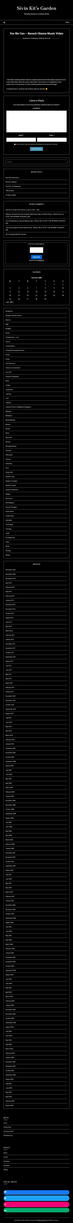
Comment (36, 108)
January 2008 (10, 848)
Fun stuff (8, 372)
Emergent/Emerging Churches (15, 350)
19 (19, 295)
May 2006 (9, 935)
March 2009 (9, 787)
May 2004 (9, 1040)
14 (36, 291)
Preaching (9, 463)
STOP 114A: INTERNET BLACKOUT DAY (18, 216)
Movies (8, 429)
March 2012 (9, 631)
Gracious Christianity (12, 376)
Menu (67, 22)
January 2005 (10, 1005)
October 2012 (10, 613)
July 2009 (9, 770)
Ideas (7, 381)
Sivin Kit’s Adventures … (13, 177)
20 (27, 295)
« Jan (7, 302)
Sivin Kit (47, 38)
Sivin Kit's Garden (36, 7)
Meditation (9, 416)
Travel (7, 533)
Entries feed (7, 1127)
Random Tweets (11, 485)
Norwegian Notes (11, 446)
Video (7, 542)
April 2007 (9, 888)
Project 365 (9, 472)
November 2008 (10, 805)
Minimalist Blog (42, 1220)
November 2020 (10, 574)
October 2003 (10, 1070)
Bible (7, 324)
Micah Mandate (10, 420)
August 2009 (9, 766)
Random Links (10, 476)
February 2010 (10, 740)
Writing (8, 555)
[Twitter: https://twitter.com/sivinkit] (36, 1198)
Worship (8, 551)
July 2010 (9, 718)
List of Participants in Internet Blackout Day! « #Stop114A (24, 221)
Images (8, 385)
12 (19, 291)
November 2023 (10, 570)
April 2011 (9, 679)
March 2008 (9, 840)
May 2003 (9, 1092)
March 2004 (9, 1049)
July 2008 (9, 822)
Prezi (7, 468)
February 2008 (10, 844)
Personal (8, 450)
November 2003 (10, 1066)
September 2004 (11, 1023)
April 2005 (9, 992)
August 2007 (9, 870)
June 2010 (9, 722)
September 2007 (11, 866)
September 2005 (11, 970)
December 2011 (10, 644)
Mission (8, 424)
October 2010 (10, 705)
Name (21, 135)
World (7, 546)
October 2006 (10, 914)
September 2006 (11, 918)
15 (45, 291)
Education (7, 1165)
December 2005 (10, 957)
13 (27, 291)
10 (63, 288)
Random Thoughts (11, 481)
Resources (9, 498)
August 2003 (9, 1079)
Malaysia (8, 411)
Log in (5, 1123)
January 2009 (10, 796)
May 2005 (9, 988)
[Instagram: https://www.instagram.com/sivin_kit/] (36, 1204)
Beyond (8, 320)
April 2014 (9, 583)
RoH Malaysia (10, 503)
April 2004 (9, 1044)
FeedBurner (40, 260)
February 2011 (10, 687)
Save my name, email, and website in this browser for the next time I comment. (37, 144)
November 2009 (10, 753)
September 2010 (11, 709)
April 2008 (9, 835)
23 (54, 295)
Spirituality (9, 520)
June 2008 (9, 827)
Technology (9, 524)
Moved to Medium (11, 182)
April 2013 (9, 591)
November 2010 (10, 700)
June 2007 (9, 879)
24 (63, 295)
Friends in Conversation (13, 368)
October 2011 (10, 652)
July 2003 (9, 1084)
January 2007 (10, 901)
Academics (9, 311)
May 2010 (9, 726)
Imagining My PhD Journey (18, 234)
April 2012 (9, 626)
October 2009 (10, 757)
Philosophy (9, 455)
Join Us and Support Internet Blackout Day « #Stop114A (23, 227)
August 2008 (9, 818)
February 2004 (10, 1053)
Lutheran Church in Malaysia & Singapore (18, 407)
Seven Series (10, 511)
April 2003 (9, 1097)
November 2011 (10, 648)
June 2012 (9, 622)
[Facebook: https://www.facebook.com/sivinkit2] (36, 1192)
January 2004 (10, 1057)
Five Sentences (10, 363)
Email (52, 135)
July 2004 (9, 1031)
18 (10, 295)
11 (10, 291)
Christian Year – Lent (12, 337)
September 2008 (11, 814)
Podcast (8, 459)
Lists (7, 398)
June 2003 (9, 1088)
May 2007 (9, 883)
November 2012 (10, 609)
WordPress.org (8, 1135)
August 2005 (9, 975)
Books (8, 333)
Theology (8, 529)
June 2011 (9, 670)
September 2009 (11, 761)
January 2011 (10, 692)
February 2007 (10, 896)
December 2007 (10, 853)
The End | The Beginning (13, 186)
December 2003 (10, 1062)
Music (7, 433)
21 (36, 295)
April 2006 (9, 940)
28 (36, 299)
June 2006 (9, 931)
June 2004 (9, 1036)
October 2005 (10, 966)
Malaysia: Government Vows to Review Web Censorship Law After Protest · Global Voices (34, 214)
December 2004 (10, 1009)
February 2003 (10, 1101)
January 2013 (10, 600)
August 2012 (9, 618)
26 (19, 299)
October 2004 (10, 1018)
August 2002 (9, 1105)
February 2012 (10, 635)
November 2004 (10, 1014)
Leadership (9, 389)
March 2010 (9, 735)
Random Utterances (12, 490)
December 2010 (10, 696)
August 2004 (9, 1027)
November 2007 (10, 857)
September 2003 (11, 1075)
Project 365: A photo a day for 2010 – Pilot (26, 210)
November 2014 (10, 578)
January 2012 (10, 639)
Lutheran (8, 403)
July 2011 (9, 666)
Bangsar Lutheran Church (13, 315)
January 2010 (10, 744)
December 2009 (10, 748)
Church (8, 342)
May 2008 (9, 831)
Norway (8, 442)
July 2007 (9, 875)
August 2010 (9, 713)
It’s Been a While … (11, 195)
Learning (8, 394)
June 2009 (9, 774)
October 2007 (10, 861)
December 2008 (10, 800)
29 (45, 299)
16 (54, 291)
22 (45, 295)
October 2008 (10, 809)
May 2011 (9, 674)
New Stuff (9, 437)
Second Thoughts (11, 507)
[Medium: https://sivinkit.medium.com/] (36, 1210)
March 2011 (9, 683)
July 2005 (9, 979)
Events (8, 355)
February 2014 (10, 587)
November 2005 (10, 962)
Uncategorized (10, 537)
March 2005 (9, 996)
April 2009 (9, 783)
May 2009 (9, 779)
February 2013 (10, 596)
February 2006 (10, 949)
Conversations (10, 346)
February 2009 (10, 792)
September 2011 (11, 657)
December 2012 (10, 605)
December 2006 (10, 905)
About (5, 1153)
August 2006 (9, 922)
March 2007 (9, 892)
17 (63, 291)
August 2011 (9, 661)
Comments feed (8, 1131)
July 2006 (9, 927)
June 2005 (9, 983)
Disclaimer (7, 1161)
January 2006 (10, 953)
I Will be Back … (10, 191)
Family (8, 359)
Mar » (11, 302)
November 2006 (10, 909)
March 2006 (9, 944)
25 (10, 299)
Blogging (8, 328)
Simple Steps (10, 516)
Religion (8, 494)
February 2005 (10, 1001)
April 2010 (9, 731)
